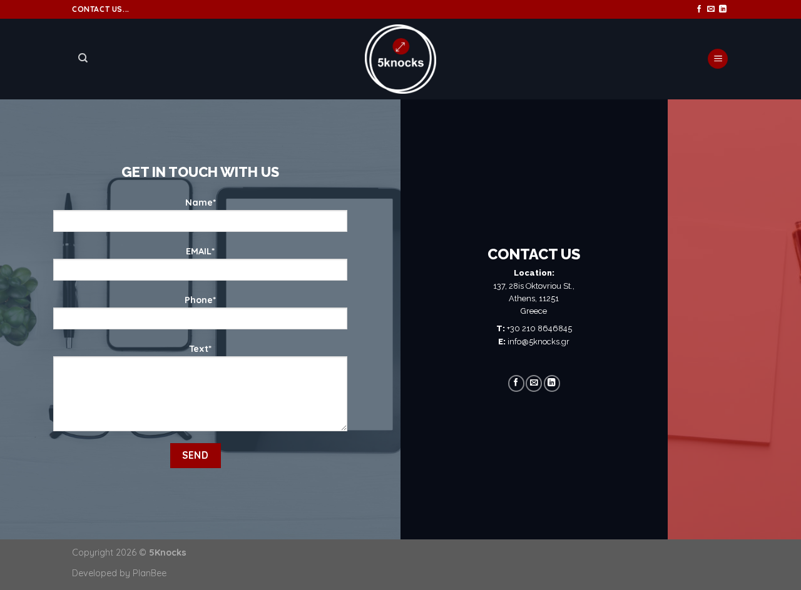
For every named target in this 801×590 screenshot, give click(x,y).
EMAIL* (200, 251)
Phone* (200, 300)
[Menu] (718, 59)
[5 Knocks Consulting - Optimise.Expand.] (400, 59)
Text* (200, 348)
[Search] (83, 58)
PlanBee (149, 573)
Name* (200, 202)
